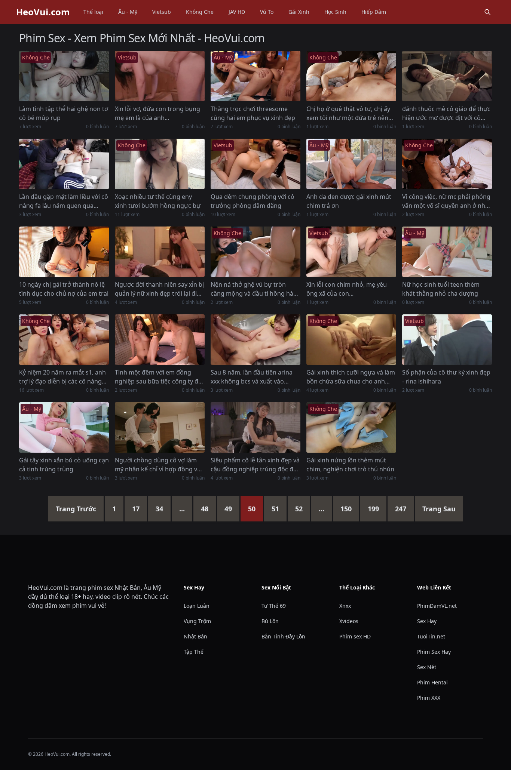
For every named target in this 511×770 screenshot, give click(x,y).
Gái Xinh (298, 11)
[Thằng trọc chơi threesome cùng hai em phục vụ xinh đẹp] (255, 76)
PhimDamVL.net (437, 605)
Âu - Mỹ (127, 11)
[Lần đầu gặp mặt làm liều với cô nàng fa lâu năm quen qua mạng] (64, 164)
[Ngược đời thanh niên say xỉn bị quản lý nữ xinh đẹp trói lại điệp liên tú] (160, 252)
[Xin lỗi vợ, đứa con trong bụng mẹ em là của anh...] (160, 76)
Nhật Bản (195, 636)
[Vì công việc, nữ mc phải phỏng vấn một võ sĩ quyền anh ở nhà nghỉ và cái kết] (447, 164)
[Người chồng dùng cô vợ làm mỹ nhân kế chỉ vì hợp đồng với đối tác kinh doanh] (160, 427)
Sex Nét (426, 667)
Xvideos (348, 621)
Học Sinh (335, 11)
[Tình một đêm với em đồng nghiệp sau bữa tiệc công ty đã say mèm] (160, 339)
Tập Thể (194, 651)
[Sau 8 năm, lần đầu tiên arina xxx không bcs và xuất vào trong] (255, 339)
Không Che (200, 11)
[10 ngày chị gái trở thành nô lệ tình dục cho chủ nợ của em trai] (64, 252)
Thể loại (93, 11)
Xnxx (345, 605)
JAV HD (237, 11)
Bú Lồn (270, 621)
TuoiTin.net (431, 636)
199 (373, 508)
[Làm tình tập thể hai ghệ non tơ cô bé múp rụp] (64, 76)
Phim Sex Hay (434, 651)
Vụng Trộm (197, 621)
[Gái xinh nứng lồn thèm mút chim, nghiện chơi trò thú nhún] (351, 427)
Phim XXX (428, 697)
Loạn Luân (196, 605)
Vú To (266, 11)
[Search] (487, 11)
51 (275, 508)
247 (400, 508)
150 (346, 508)
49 (228, 508)
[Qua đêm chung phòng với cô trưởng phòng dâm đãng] (255, 164)
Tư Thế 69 (273, 605)
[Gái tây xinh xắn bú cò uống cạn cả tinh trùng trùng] (64, 427)
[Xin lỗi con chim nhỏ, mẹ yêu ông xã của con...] (351, 252)
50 (252, 508)
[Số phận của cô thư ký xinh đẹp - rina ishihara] (447, 339)
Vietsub (161, 11)
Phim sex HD (355, 636)
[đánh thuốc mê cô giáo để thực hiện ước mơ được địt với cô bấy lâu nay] (447, 76)
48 (204, 508)
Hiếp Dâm (373, 11)
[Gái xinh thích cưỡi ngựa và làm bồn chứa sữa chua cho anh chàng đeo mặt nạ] (351, 339)
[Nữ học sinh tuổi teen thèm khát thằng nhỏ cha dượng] (447, 252)
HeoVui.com (43, 12)
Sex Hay (427, 621)
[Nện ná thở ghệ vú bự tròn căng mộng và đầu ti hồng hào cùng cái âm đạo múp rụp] (255, 252)
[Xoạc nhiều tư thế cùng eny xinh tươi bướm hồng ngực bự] (160, 164)
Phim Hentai (432, 682)
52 (299, 508)
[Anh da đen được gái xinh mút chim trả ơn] (351, 164)
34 (159, 508)
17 (136, 508)
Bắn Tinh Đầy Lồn (283, 636)
